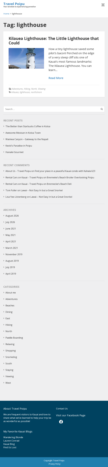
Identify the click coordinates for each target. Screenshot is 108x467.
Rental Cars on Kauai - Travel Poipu (24, 177)
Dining (9, 311)
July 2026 (10, 222)
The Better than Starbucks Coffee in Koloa (27, 126)
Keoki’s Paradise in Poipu (18, 145)
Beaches (9, 305)
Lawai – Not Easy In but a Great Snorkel (42, 190)
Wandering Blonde (13, 437)
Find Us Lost (9, 447)
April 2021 (10, 241)
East (7, 318)
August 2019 (12, 260)
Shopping (10, 350)
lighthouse (25, 92)
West (8, 382)
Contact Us (62, 408)
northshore (36, 92)
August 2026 (12, 215)
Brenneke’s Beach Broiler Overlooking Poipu (70, 177)
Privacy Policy (54, 464)
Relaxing (9, 344)
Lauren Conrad (11, 440)
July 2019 (10, 267)
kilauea (15, 92)
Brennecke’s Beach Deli (59, 183)
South (8, 363)
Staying (9, 369)
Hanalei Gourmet (14, 152)
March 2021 (11, 247)
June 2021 (10, 228)
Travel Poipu (14, 3)
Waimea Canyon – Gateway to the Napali (26, 139)
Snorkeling (11, 357)
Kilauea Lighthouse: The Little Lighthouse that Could (54, 41)
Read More (56, 78)
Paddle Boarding (14, 337)
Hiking (27, 88)
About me (10, 292)
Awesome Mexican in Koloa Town (23, 132)
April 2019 (10, 273)
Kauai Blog (9, 444)
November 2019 (13, 254)
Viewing (41, 88)
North (34, 88)
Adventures (17, 88)
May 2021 (10, 235)
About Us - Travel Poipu (18, 171)
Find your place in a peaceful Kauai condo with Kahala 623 (65, 171)
